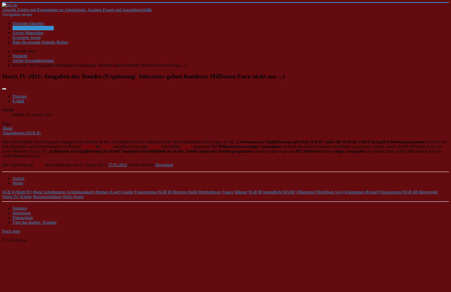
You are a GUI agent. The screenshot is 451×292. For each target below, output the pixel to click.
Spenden (20, 208)
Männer (241, 192)
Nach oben (11, 231)
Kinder (26, 196)
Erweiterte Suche (27, 37)
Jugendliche (272, 192)
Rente (79, 196)
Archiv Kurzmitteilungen (33, 28)
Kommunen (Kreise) (361, 192)
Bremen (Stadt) (185, 192)
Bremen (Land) (108, 192)
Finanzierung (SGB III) (398, 192)
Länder (127, 192)
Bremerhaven (210, 192)
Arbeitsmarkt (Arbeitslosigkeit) (68, 192)
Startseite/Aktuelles (28, 23)
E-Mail (18, 101)
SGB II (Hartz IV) (17, 192)
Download (164, 165)
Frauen (228, 192)
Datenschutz (23, 217)
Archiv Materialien (28, 33)
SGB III (255, 192)
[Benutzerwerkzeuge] (4, 89)
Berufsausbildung (47, 196)
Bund (38, 192)
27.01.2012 (117, 165)
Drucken (20, 96)
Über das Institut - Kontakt (34, 222)
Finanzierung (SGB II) (153, 192)
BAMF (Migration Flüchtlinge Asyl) (313, 192)
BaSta (68, 196)
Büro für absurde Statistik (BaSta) (40, 42)
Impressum (22, 213)
